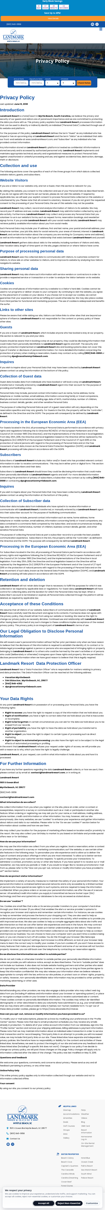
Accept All (43, 1203)
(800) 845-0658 (13, 24)
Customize (92, 1203)
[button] (52, 29)
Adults (48, 79)
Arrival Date (19, 79)
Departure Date (36, 79)
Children (64, 79)
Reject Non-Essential (69, 1203)
